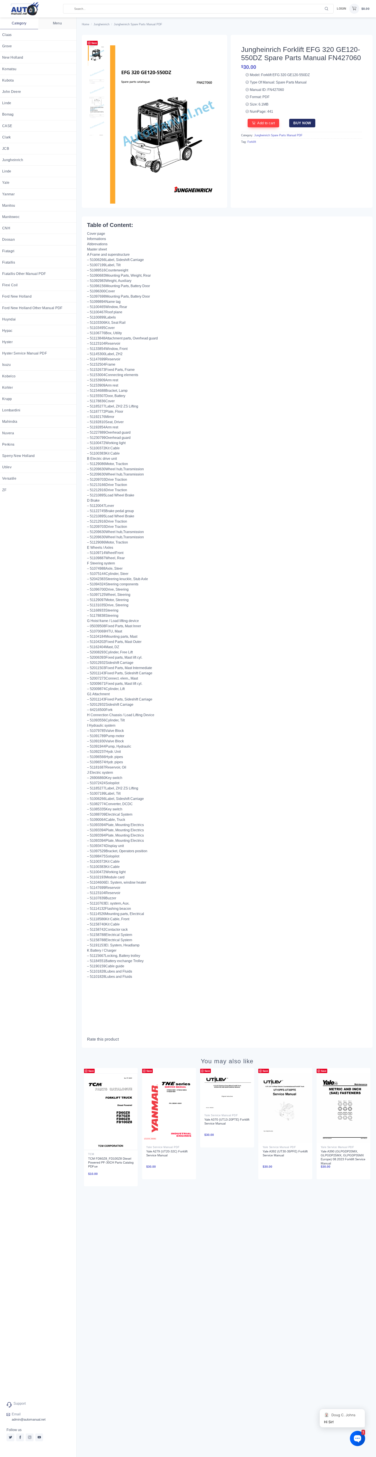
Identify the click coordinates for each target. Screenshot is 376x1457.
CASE (7, 126)
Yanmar (8, 194)
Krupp (7, 399)
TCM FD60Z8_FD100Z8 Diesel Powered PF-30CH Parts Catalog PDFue (111, 1162)
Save (94, 42)
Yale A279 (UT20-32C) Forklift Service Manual (167, 1153)
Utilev (7, 467)
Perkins (8, 444)
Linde (6, 103)
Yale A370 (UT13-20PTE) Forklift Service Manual (226, 1121)
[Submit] (326, 8)
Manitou (8, 205)
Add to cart (266, 123)
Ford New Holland (17, 296)
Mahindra (9, 421)
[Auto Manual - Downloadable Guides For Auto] (31, 8)
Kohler (7, 387)
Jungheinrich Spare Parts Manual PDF (138, 24)
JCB (5, 148)
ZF (4, 490)
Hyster (7, 342)
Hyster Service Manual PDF (24, 353)
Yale (5, 182)
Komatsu (9, 69)
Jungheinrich (12, 160)
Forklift (251, 141)
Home (85, 24)
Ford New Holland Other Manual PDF (32, 308)
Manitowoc (11, 217)
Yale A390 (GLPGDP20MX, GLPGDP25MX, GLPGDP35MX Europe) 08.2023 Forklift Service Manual (343, 1157)
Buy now (302, 123)
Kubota (8, 80)
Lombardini (11, 410)
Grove (7, 46)
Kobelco (8, 376)
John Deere (11, 92)
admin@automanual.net (28, 1419)
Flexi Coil (10, 285)
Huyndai (9, 319)
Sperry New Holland (18, 456)
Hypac (7, 330)
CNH (6, 228)
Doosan (8, 239)
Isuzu (6, 364)
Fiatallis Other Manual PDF (24, 274)
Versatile (9, 478)
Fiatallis (8, 262)
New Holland (12, 57)
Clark (6, 137)
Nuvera (8, 433)
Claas (7, 35)
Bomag (8, 114)
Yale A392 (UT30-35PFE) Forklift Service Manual (285, 1153)
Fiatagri (8, 251)
